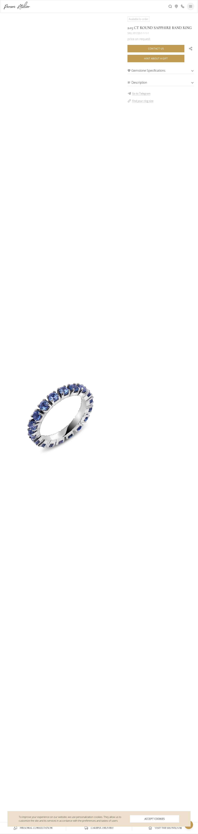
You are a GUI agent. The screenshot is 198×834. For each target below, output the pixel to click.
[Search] (170, 6)
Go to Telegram (141, 93)
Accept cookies (154, 819)
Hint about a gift (156, 58)
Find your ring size (142, 101)
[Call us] (182, 6)
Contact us (156, 48)
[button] (176, 6)
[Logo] (17, 6)
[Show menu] (190, 6)
